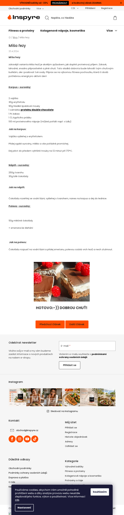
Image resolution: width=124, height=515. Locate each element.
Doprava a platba (18, 477)
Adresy (69, 441)
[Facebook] (12, 438)
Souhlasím (100, 492)
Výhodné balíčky (74, 466)
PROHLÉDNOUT (59, 2)
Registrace (107, 8)
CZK (73, 8)
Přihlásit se (69, 365)
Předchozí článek (50, 324)
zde (17, 500)
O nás (12, 482)
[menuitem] (21, 30)
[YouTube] (27, 438)
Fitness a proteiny (75, 471)
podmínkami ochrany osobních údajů (82, 356)
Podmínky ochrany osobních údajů (28, 472)
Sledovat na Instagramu (64, 411)
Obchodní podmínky (19, 8)
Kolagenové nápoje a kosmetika (83, 475)
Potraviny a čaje (74, 480)
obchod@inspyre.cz (27, 430)
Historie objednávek (76, 436)
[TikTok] (34, 438)
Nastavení (24, 507)
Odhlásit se (71, 446)
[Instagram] (19, 438)
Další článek (76, 324)
